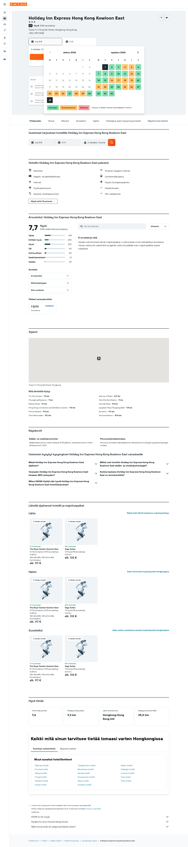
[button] (5, 4)
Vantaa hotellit (84, 773)
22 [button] (83, 87)
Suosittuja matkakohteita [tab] (44, 748)
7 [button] (76, 73)
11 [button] (56, 80)
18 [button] (56, 87)
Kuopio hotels (40, 784)
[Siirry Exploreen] (4, 38)
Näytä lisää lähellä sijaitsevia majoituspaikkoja (148, 513)
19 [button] (63, 87)
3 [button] (50, 73)
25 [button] (56, 93)
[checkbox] (42, 308)
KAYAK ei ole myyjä (40, 816)
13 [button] (70, 80)
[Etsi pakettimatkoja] (4, 30)
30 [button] (89, 93)
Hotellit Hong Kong (71, 841)
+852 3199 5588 (36, 33)
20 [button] (69, 87)
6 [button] (69, 73)
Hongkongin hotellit (89, 841)
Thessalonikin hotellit (87, 765)
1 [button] (82, 67)
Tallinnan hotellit (42, 765)
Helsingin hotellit (128, 769)
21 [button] (76, 87)
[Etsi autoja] (4, 24)
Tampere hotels (41, 781)
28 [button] (76, 93)
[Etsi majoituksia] (4, 18)
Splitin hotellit (127, 765)
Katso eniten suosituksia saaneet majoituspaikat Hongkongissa (141, 630)
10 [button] (50, 80)
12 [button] (63, 80)
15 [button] (83, 80)
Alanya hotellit (41, 773)
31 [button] (50, 100)
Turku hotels (126, 781)
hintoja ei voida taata (93, 809)
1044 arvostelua (47, 25)
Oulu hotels (126, 777)
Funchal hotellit (41, 769)
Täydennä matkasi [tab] (68, 748)
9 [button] (89, 73)
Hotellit (44, 841)
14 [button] (76, 80)
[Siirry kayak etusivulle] (18, 4)
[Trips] (4, 51)
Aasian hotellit (56, 841)
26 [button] (63, 93)
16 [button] (89, 80)
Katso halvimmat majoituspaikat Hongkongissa (148, 571)
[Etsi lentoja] (4, 12)
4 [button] (56, 73)
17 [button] (50, 87)
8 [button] (83, 73)
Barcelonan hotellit (86, 769)
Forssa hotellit (41, 777)
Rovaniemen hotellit (86, 777)
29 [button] (83, 93)
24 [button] (50, 93)
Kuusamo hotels (84, 784)
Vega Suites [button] (70, 549)
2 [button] (89, 67)
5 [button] (63, 73)
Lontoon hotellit (127, 773)
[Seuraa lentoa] (4, 43)
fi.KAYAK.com (33, 841)
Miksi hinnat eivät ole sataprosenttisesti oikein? (53, 826)
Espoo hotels (83, 781)
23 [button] (89, 87)
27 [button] (70, 93)
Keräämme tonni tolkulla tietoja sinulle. (49, 821)
